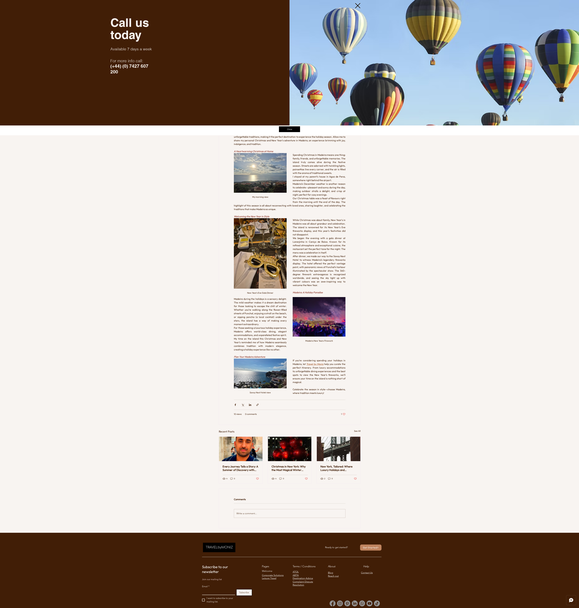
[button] (357, 5)
